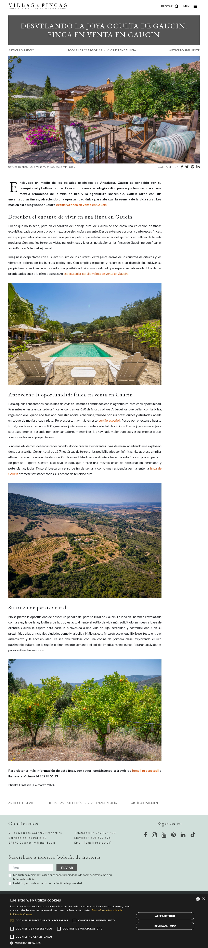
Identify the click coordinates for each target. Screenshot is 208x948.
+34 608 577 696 (97, 837)
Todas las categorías (84, 50)
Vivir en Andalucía (121, 50)
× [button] (203, 898)
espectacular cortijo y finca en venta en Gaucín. (96, 273)
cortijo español (109, 420)
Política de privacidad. (68, 883)
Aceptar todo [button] (165, 916)
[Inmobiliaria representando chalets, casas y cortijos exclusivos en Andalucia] (39, 6)
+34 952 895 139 (102, 832)
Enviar (67, 867)
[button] (70, 943)
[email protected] (145, 770)
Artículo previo (21, 50)
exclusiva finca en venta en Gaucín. (81, 205)
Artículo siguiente (184, 50)
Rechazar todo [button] (165, 925)
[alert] (104, 921)
